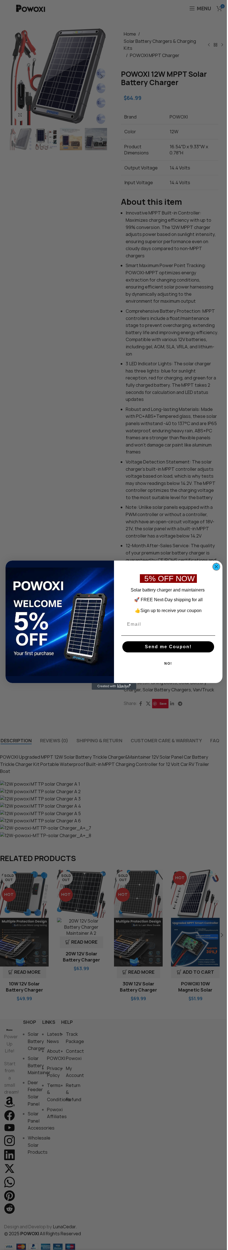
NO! (168, 663)
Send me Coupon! (168, 646)
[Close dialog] (216, 566)
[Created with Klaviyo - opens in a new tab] (114, 686)
